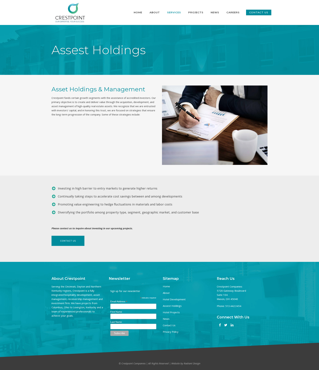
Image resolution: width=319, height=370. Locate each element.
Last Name (116, 322)
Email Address (118, 301)
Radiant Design (192, 363)
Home (166, 286)
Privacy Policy (170, 331)
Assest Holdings (172, 305)
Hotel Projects (171, 312)
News (166, 318)
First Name (116, 311)
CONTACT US (258, 12)
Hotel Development (174, 299)
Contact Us (169, 325)
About (166, 292)
